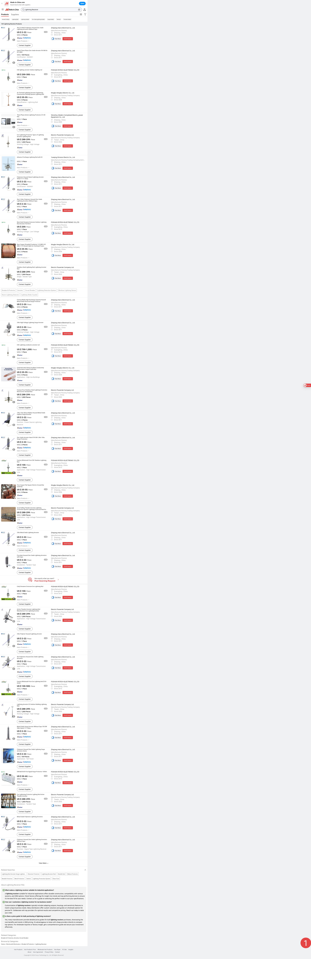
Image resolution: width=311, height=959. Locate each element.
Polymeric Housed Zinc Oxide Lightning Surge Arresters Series (31, 750)
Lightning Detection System (46, 290)
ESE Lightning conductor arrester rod (28, 345)
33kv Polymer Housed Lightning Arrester (29, 634)
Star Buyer (57, 949)
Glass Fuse (56, 879)
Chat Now (57, 39)
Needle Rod (61, 874)
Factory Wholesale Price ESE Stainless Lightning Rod (31, 461)
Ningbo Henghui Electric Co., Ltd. (63, 93)
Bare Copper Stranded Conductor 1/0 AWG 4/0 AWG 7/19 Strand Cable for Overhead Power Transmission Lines (31, 245)
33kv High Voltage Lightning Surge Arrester (30, 322)
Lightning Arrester (25, 19)
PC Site (64, 949)
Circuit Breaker (30, 290)
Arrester (20, 290)
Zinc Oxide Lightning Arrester (38, 19)
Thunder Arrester (67, 19)
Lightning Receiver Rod (49, 874)
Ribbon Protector (72, 874)
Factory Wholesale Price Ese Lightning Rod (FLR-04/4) (31, 682)
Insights (70, 949)
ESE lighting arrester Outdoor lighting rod (29, 70)
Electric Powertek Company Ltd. (62, 135)
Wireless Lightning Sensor (67, 290)
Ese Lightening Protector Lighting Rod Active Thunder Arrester (30, 795)
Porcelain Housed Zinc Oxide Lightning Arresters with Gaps (32, 556)
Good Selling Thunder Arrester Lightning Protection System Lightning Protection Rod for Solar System (31, 509)
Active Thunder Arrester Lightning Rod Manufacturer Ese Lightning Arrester (28, 610)
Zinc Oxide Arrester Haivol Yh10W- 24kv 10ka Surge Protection (31, 438)
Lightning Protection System (41, 879)
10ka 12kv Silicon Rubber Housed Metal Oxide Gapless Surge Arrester (31, 413)
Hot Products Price (30, 949)
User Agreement (38, 952)
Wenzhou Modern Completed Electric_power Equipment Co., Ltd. (67, 116)
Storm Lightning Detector (10, 295)
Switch (28, 879)
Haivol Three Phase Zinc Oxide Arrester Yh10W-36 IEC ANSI (32, 51)
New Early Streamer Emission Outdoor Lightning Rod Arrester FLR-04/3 (31, 223)
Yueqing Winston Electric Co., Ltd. (63, 157)
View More (43, 863)
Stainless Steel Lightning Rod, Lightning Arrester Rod (31, 268)
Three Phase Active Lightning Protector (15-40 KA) (31, 115)
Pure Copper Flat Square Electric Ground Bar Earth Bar (30, 486)
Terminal (58, 19)
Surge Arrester (51, 19)
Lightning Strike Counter (29, 295)
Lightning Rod (15, 19)
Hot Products (18, 949)
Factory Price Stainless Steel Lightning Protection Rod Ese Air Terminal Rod (32, 390)
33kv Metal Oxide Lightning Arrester (28, 532)
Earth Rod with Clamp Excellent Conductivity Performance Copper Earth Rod (30, 368)
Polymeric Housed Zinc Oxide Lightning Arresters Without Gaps (32, 840)
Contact (57, 952)
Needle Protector (7, 879)
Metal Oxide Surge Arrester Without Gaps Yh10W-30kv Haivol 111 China (32, 727)
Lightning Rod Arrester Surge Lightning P (14, 874)
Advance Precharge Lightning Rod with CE (30, 157)
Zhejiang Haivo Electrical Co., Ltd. (63, 28)
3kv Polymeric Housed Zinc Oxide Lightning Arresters (30, 657)
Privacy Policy (49, 952)
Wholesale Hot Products (45, 949)
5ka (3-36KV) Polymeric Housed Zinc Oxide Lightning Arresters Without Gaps (30, 28)
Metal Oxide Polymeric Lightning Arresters (30, 817)
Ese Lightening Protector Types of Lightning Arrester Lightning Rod (30, 135)
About (29, 952)
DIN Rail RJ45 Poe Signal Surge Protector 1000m (32, 771)
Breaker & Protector (8, 290)
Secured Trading (5, 19)
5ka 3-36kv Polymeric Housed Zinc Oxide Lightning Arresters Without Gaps (29, 200)
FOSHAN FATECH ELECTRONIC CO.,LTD (65, 70)
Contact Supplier (25, 45)
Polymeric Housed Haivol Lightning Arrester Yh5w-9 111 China (30, 178)
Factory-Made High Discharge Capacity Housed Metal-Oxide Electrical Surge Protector (31, 300)
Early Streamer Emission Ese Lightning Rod (30, 586)
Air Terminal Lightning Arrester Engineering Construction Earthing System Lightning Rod (30, 93)
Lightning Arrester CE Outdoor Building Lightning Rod (32, 705)
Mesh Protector (19, 879)
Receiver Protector (34, 874)
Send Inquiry (67, 39)
